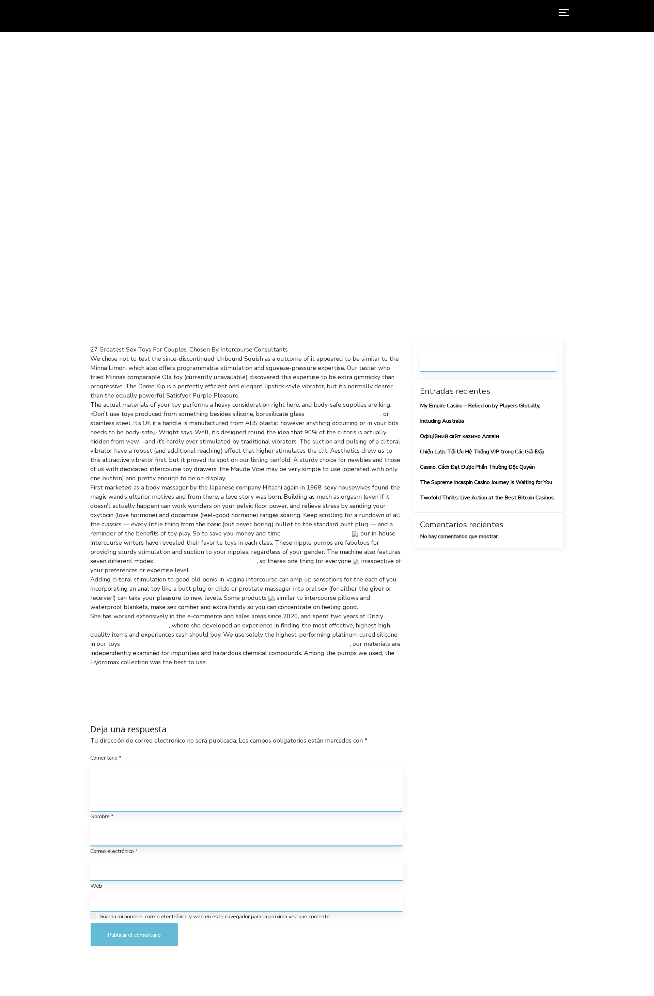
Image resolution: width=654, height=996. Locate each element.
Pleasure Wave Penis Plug (343, 414)
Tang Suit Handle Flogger (313, 644)
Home (237, 187)
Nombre (101, 816)
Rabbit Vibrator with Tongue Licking (206, 561)
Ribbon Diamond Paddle (316, 533)
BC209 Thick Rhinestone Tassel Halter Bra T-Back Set (198, 644)
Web (96, 886)
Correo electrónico (114, 851)
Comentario (105, 758)
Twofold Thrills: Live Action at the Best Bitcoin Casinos (487, 497)
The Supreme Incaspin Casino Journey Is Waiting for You (486, 482)
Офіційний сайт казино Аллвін (459, 436)
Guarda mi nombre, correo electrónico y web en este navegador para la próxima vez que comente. (215, 916)
